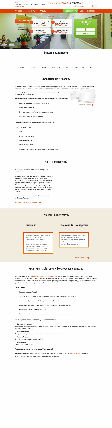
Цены (82, 11)
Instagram (96, 2)
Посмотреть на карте (19, 6)
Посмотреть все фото (86, 105)
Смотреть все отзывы (81, 258)
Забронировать (71, 11)
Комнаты (31, 11)
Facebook (93, 2)
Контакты (91, 11)
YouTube (91, 2)
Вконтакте (88, 2)
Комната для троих (39, 30)
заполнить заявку (74, 353)
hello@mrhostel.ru (78, 6)
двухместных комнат (51, 92)
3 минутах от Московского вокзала (42, 276)
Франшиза (19, 11)
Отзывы (43, 11)
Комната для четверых (61, 30)
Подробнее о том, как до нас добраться (27, 202)
